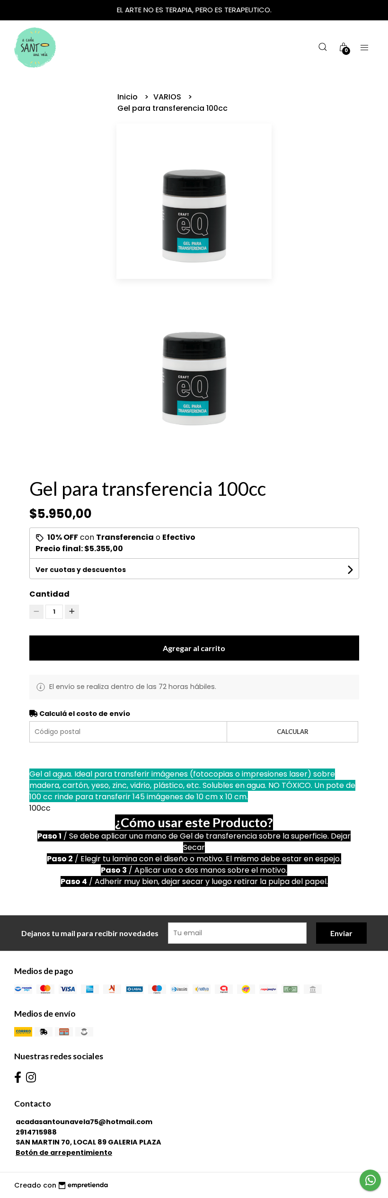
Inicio (128, 96)
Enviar (341, 933)
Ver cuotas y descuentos (80, 569)
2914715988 (36, 1132)
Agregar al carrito (194, 648)
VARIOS (168, 96)
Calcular (293, 731)
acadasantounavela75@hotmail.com (84, 1121)
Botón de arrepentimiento (64, 1152)
